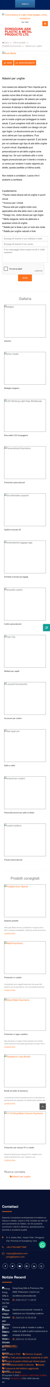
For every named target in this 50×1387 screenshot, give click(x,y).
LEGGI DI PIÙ (9, 933)
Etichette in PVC (12, 1354)
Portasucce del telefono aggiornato (21, 1368)
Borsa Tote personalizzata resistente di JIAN (26, 1357)
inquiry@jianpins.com (17, 1253)
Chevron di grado (33, 1354)
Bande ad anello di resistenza (16, 1090)
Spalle (41, 1364)
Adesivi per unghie (21, 1176)
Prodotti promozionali (11, 45)
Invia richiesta (26, 62)
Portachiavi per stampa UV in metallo (19, 1147)
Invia (9, 62)
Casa (6, 42)
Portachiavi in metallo (13, 977)
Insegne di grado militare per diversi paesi (25, 1361)
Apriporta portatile (11, 920)
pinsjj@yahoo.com (15, 1256)
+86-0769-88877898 (16, 1247)
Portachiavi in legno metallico (16, 1034)
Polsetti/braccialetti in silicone (19, 1364)
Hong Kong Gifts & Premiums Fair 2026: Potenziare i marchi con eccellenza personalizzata (27, 1291)
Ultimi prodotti (19, 42)
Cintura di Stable (12, 1372)
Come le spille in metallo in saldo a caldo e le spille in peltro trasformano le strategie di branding (30, 1331)
